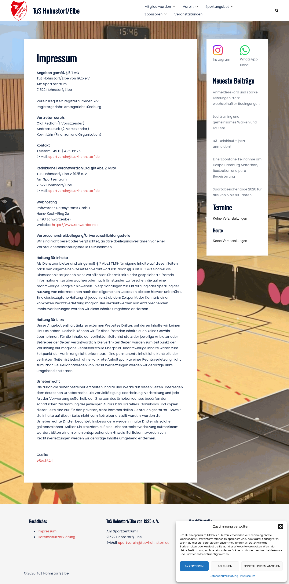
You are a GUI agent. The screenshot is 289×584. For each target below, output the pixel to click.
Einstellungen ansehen (262, 566)
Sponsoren (153, 14)
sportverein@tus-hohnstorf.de (74, 156)
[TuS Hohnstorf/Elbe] (19, 10)
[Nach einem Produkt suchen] (276, 10)
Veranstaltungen (188, 14)
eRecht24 (45, 460)
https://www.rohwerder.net (75, 224)
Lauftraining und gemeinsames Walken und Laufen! (235, 122)
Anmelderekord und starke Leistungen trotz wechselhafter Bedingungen (236, 98)
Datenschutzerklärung (224, 576)
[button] (280, 526)
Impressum (247, 576)
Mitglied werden (157, 6)
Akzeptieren (194, 566)
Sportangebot (217, 6)
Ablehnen (225, 566)
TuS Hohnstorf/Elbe (56, 10)
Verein (188, 6)
